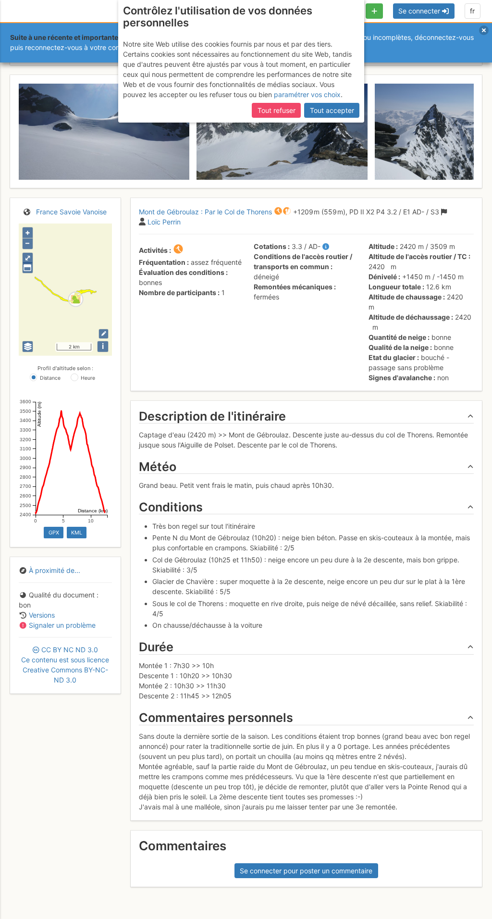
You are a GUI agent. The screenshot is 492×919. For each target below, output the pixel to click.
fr (472, 11)
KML (76, 532)
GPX (54, 532)
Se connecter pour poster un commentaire (306, 871)
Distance (50, 378)
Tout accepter (332, 110)
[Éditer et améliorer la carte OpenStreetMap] (103, 333)
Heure (88, 378)
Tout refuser (276, 110)
